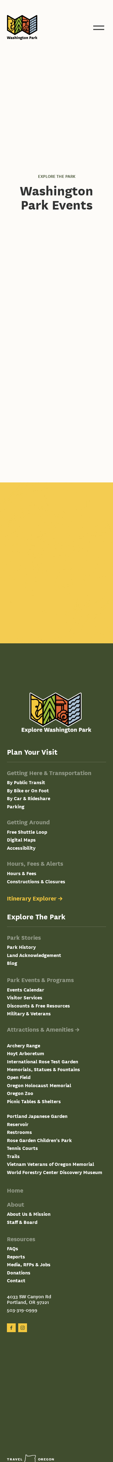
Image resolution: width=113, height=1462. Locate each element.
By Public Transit (26, 782)
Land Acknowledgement (34, 955)
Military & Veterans (29, 1013)
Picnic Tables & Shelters (34, 1101)
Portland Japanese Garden (37, 1116)
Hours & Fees (21, 873)
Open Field (18, 1077)
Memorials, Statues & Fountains (43, 1069)
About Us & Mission (29, 1213)
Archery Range (23, 1045)
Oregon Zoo (20, 1093)
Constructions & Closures (36, 881)
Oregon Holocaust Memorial (39, 1085)
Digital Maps (21, 839)
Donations (18, 1272)
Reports (16, 1256)
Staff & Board (22, 1222)
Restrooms (19, 1132)
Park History (21, 946)
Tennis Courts (22, 1148)
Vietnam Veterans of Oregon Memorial (50, 1164)
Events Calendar (25, 989)
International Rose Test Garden (42, 1061)
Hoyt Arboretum (25, 1053)
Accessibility (21, 847)
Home (15, 1190)
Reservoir (18, 1124)
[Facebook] (11, 1327)
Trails (13, 1156)
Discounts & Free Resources (38, 1005)
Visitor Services (24, 997)
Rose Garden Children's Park (39, 1140)
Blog (12, 962)
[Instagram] (22, 1327)
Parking (15, 806)
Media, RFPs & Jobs (29, 1264)
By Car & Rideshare (28, 798)
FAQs (12, 1248)
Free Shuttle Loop (27, 831)
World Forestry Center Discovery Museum (54, 1172)
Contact (16, 1280)
